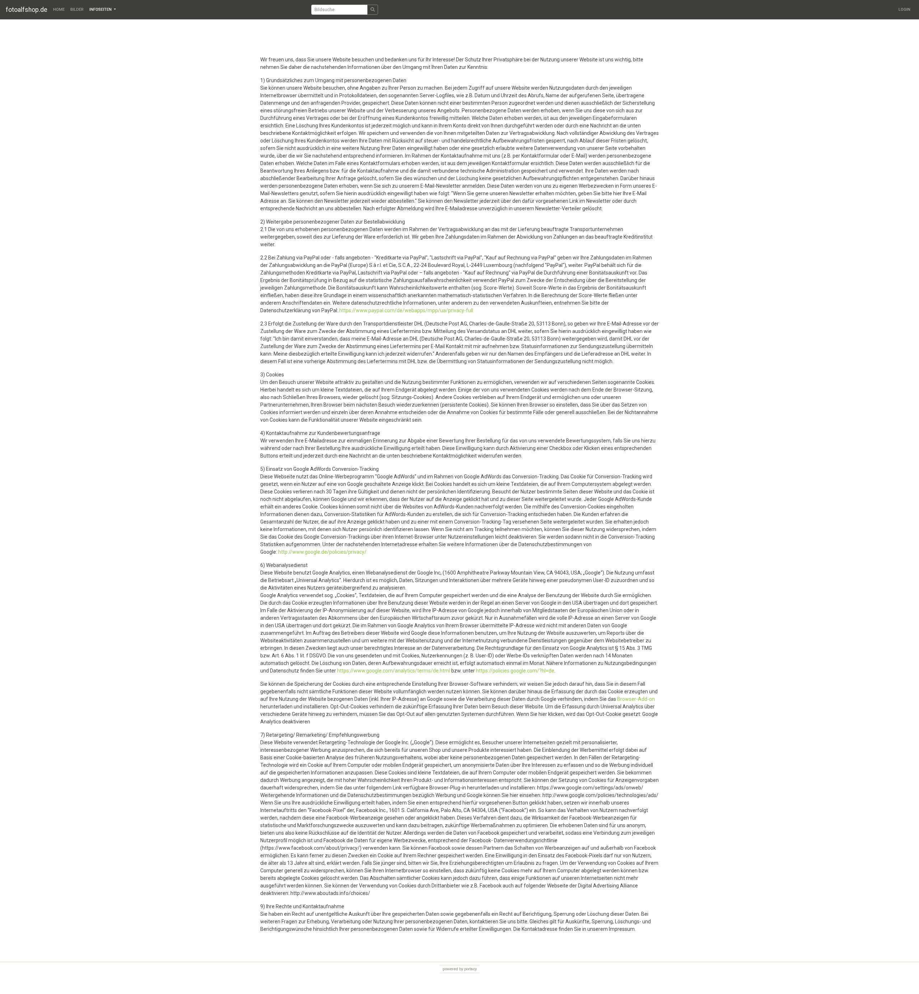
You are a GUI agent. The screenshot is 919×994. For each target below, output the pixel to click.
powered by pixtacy (460, 969)
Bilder (77, 9)
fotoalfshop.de (26, 9)
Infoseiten (101, 9)
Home (59, 9)
